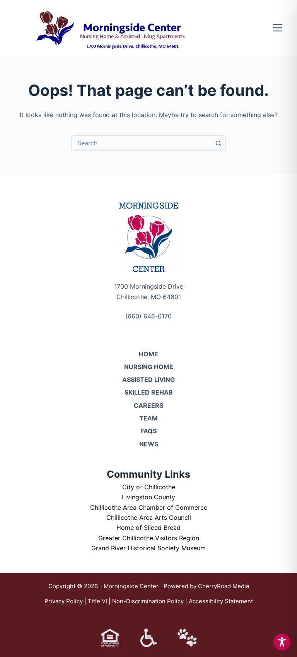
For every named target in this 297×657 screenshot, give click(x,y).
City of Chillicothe (148, 487)
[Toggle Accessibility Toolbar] (282, 642)
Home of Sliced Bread (148, 527)
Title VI (97, 601)
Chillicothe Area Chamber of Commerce (148, 507)
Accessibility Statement (221, 601)
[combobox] (141, 143)
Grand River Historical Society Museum (148, 548)
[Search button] (218, 143)
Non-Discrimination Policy (148, 601)
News (148, 444)
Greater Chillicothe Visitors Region (148, 538)
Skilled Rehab (149, 392)
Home (148, 354)
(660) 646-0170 (148, 316)
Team (148, 418)
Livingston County (148, 497)
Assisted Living (148, 379)
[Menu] (277, 27)
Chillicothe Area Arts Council (148, 517)
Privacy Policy (63, 601)
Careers (148, 405)
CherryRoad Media (223, 586)
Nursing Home (148, 367)
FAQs (148, 431)
